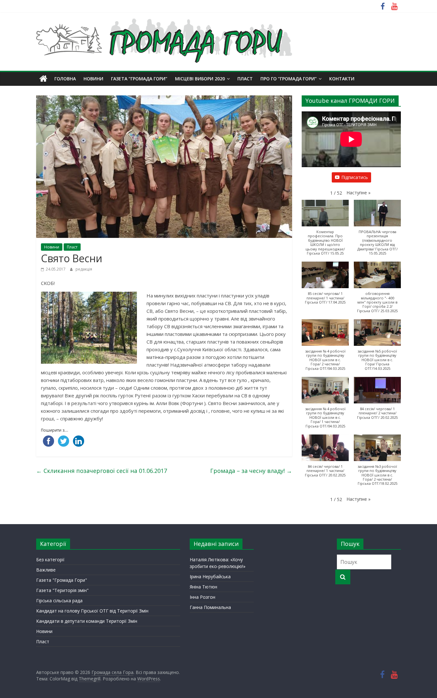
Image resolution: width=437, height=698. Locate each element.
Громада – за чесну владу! (251, 471)
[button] (358, 192)
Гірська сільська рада (59, 600)
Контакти (341, 79)
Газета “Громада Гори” (139, 79)
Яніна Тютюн (203, 587)
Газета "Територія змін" (62, 590)
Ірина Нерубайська (210, 576)
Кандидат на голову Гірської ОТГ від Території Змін (92, 611)
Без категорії (50, 559)
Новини (93, 79)
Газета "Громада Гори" (61, 580)
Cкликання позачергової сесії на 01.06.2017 (101, 471)
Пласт (72, 247)
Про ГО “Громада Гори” (288, 79)
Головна (65, 79)
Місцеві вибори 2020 (200, 79)
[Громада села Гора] (43, 78)
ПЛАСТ (245, 79)
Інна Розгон (202, 597)
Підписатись (354, 177)
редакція (83, 269)
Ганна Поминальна (210, 607)
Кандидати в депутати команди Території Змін (86, 621)
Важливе (46, 570)
